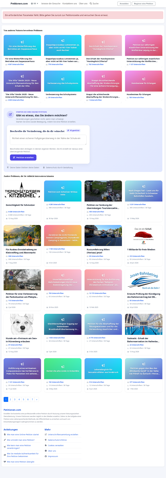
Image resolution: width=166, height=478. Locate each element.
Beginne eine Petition (143, 4)
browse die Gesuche (51, 3)
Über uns (83, 3)
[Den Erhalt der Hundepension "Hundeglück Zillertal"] (103, 51)
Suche (96, 3)
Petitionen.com (19, 3)
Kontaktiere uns (70, 3)
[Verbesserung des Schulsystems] (62, 86)
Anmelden (124, 4)
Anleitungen (11, 429)
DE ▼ (36, 3)
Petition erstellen (25, 157)
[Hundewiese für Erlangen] (143, 86)
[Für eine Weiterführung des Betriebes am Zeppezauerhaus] (22, 51)
